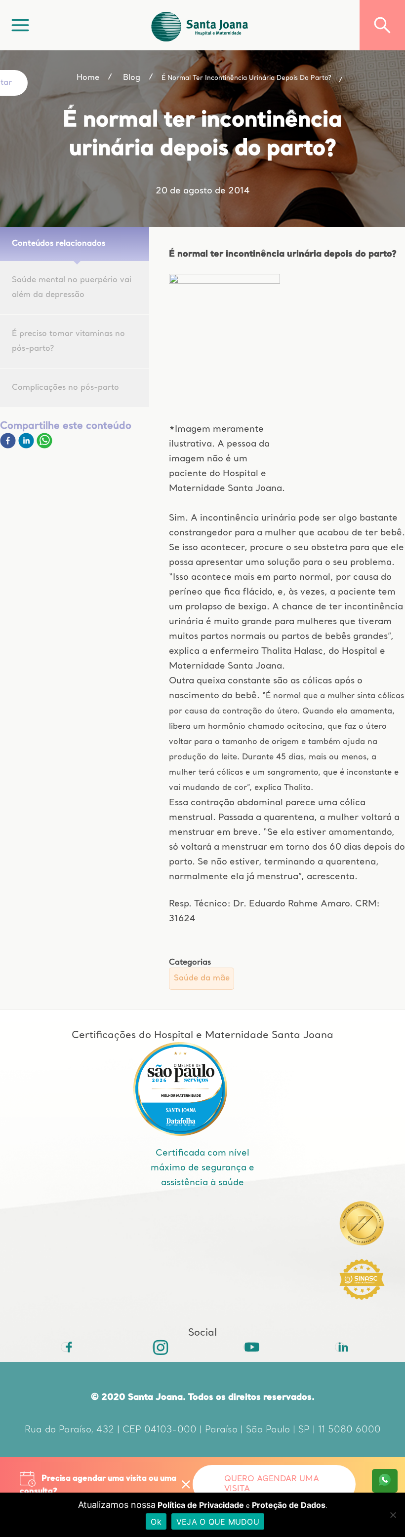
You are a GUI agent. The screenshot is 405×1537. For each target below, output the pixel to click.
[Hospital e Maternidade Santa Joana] (200, 25)
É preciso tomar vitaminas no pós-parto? (68, 341)
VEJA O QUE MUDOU (217, 1522)
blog (131, 78)
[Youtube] (248, 1347)
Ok (156, 1522)
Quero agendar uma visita (271, 1484)
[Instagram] (157, 1347)
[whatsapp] (44, 446)
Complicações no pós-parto (65, 388)
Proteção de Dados (288, 1505)
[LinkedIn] (340, 1347)
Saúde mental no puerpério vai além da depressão (71, 287)
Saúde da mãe (202, 978)
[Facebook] (9, 446)
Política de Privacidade (201, 1505)
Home (88, 78)
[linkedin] (27, 446)
